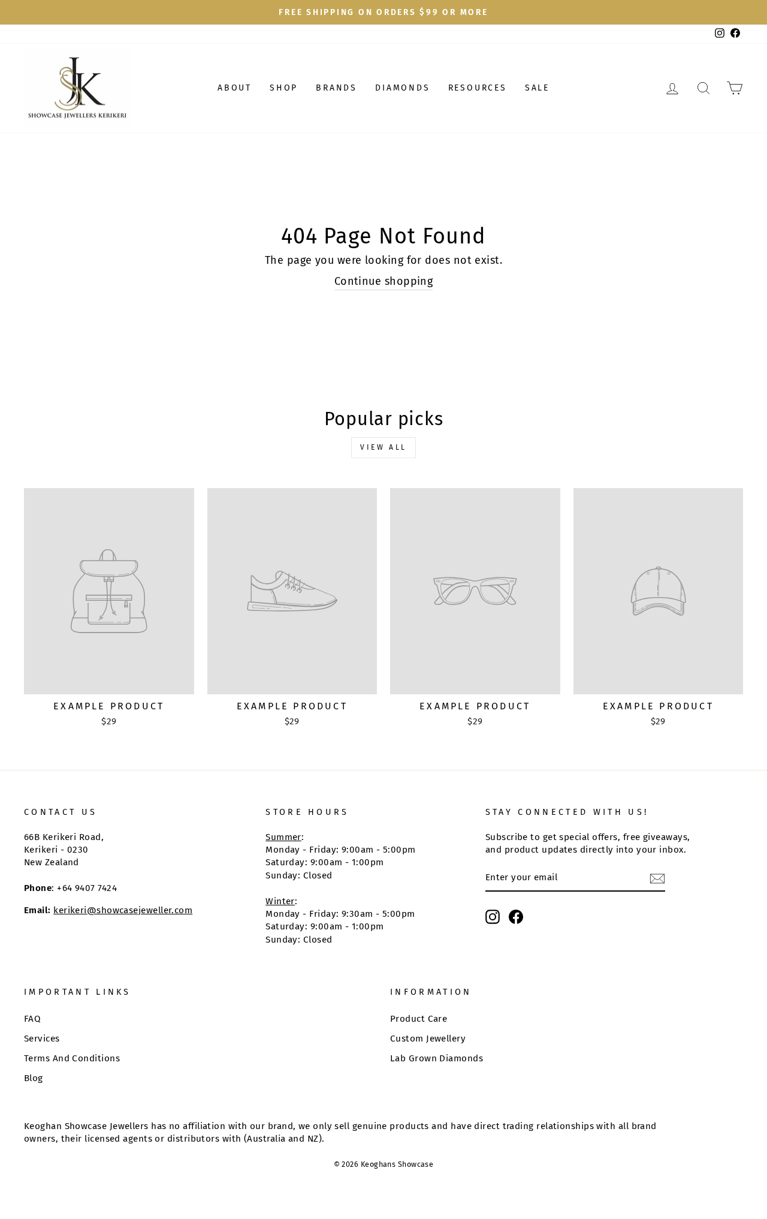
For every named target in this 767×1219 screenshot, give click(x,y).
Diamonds (402, 88)
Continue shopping (383, 281)
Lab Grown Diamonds (436, 1058)
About (235, 88)
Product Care (418, 1018)
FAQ (32, 1018)
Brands (336, 88)
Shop (284, 88)
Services (42, 1038)
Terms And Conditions (72, 1058)
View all (383, 447)
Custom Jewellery (428, 1038)
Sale (537, 88)
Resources (477, 88)
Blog (33, 1078)
